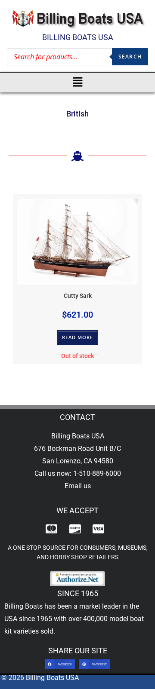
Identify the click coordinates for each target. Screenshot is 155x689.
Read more (77, 337)
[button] (77, 82)
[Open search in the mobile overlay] (77, 56)
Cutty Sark (78, 296)
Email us (78, 486)
